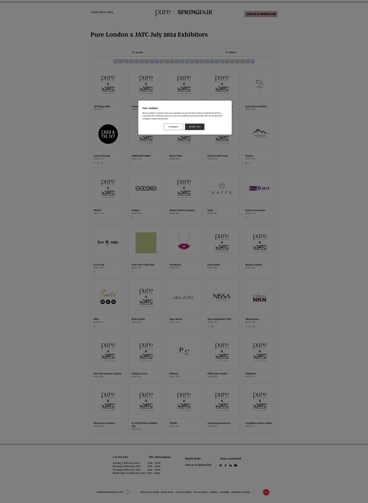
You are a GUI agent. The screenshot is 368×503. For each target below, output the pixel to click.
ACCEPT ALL (195, 127)
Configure (173, 127)
